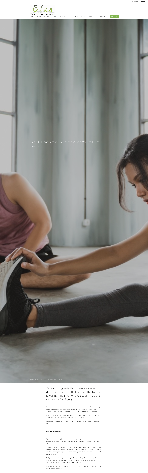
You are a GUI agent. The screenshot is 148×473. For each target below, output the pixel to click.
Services (47, 16)
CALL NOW (114, 16)
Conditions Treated (62, 16)
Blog (31, 379)
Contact (92, 16)
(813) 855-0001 (135, 1)
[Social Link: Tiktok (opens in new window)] (146, 1)
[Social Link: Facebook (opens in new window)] (142, 1)
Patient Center (79, 16)
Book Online (102, 16)
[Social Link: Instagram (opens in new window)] (144, 1)
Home (32, 16)
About (39, 16)
